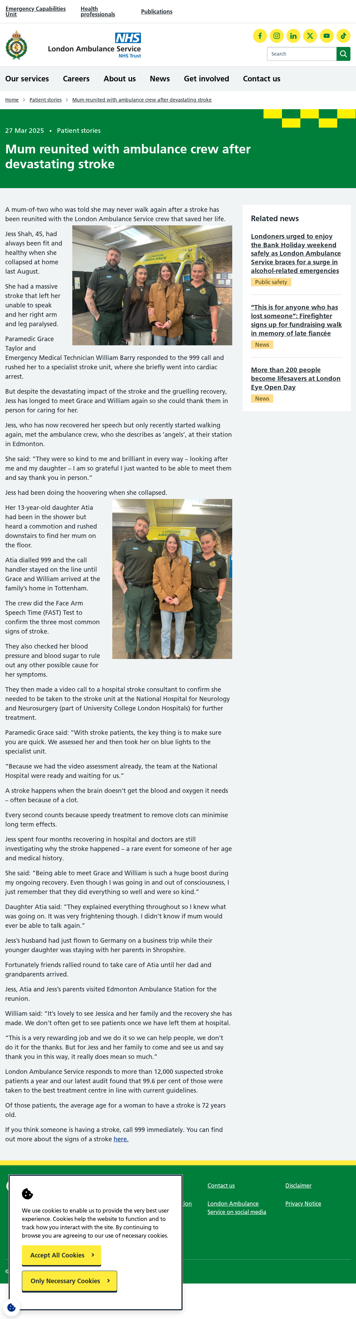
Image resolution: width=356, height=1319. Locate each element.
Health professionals (98, 11)
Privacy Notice (303, 1203)
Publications (156, 11)
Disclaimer (298, 1185)
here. (121, 1139)
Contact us (262, 78)
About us (120, 78)
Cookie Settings (11, 1307)
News (160, 78)
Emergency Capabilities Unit (36, 11)
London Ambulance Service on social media (237, 1207)
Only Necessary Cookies (65, 1281)
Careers (76, 78)
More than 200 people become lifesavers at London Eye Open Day (296, 378)
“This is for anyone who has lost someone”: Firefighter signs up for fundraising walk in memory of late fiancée (296, 320)
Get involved (206, 78)
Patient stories (46, 100)
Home (12, 100)
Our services (27, 78)
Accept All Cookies (57, 1255)
